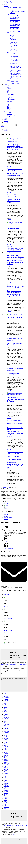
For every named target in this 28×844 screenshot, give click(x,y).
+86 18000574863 (8, 548)
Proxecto (6, 130)
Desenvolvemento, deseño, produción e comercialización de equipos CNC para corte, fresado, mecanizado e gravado (15, 432)
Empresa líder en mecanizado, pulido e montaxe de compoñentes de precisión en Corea (15, 146)
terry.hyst (6, 606)
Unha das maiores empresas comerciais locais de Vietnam (15, 399)
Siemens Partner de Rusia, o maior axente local (15, 174)
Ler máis (9, 166)
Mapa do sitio (7, 594)
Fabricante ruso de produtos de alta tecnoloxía (15, 374)
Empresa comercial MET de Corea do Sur (15, 344)
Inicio (5, 129)
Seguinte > (5, 487)
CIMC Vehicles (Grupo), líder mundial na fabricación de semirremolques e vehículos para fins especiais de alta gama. (15, 463)
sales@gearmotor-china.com (11, 541)
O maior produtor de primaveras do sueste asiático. (13, 200)
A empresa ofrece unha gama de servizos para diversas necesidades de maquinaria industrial (14, 293)
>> (9, 487)
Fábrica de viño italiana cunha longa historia (14, 227)
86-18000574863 (8, 630)
